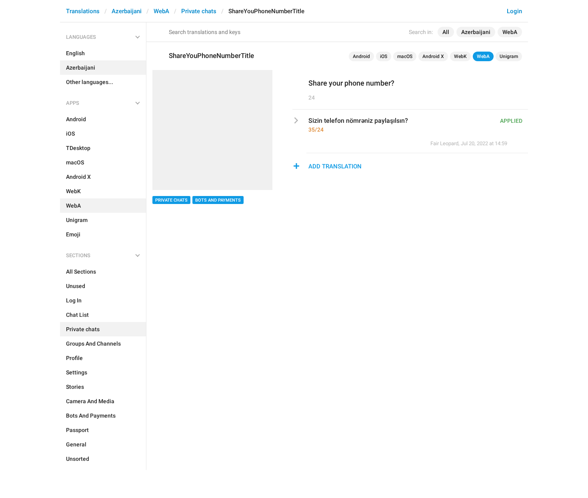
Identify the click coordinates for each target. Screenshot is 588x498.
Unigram (509, 56)
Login (514, 11)
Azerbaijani (127, 11)
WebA (161, 11)
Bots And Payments (218, 200)
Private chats (198, 11)
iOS (383, 56)
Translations (83, 11)
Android (361, 56)
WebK (460, 56)
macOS (404, 56)
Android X (433, 56)
